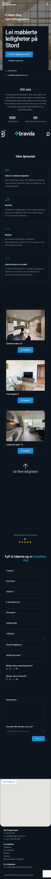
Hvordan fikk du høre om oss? (20, 726)
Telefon (10, 591)
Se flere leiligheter (25, 471)
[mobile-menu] (47, 4)
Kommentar (12, 700)
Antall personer (14, 655)
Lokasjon (10, 633)
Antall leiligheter (14, 645)
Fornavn (10, 570)
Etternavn (11, 581)
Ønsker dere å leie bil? (16, 676)
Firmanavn (11, 612)
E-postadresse (13, 602)
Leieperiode (11, 623)
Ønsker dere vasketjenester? (19, 665)
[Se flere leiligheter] (25, 466)
